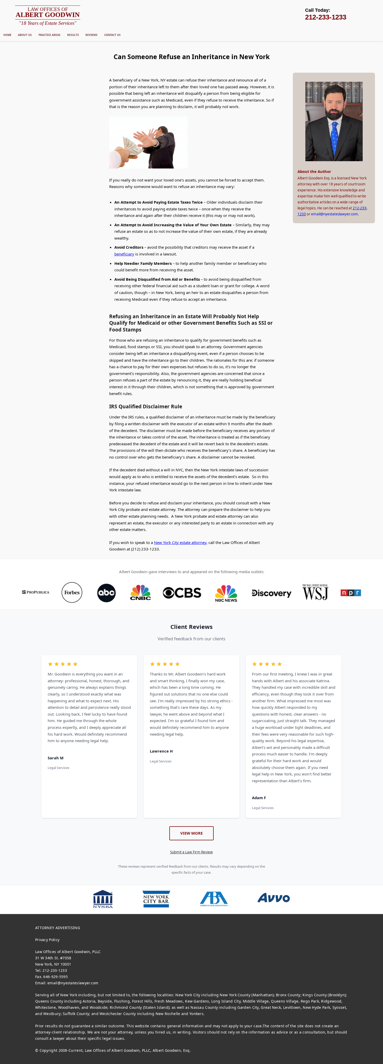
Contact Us (112, 35)
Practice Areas (49, 35)
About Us (25, 35)
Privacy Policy (47, 939)
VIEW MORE (191, 833)
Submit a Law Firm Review (191, 852)
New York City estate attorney (180, 542)
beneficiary (124, 253)
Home (7, 35)
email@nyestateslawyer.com (334, 214)
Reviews (91, 35)
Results (73, 35)
